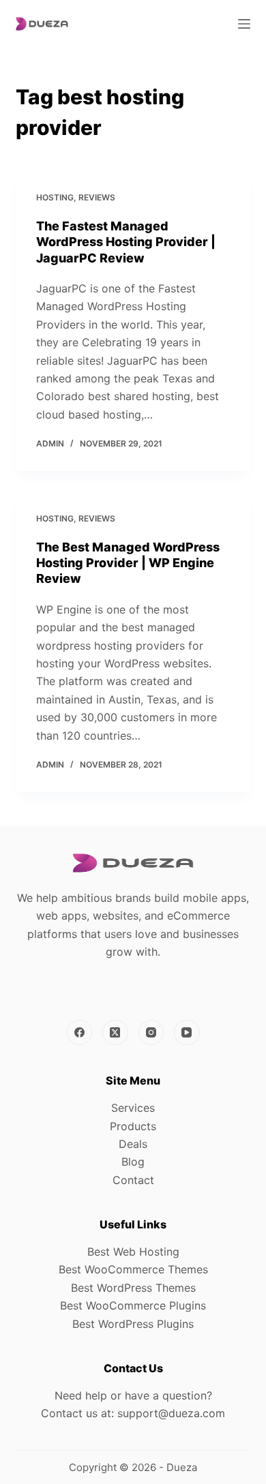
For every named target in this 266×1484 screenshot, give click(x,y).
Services (133, 1108)
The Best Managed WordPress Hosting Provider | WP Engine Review (128, 563)
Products (133, 1126)
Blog (133, 1161)
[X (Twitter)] (115, 1033)
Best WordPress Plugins (133, 1324)
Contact (133, 1180)
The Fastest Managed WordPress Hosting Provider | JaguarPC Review (126, 242)
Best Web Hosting (133, 1251)
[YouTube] (187, 1033)
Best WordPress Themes (133, 1287)
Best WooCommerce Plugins (133, 1305)
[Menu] (244, 24)
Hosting (55, 197)
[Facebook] (80, 1033)
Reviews (96, 197)
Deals (133, 1144)
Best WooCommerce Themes (133, 1269)
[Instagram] (151, 1033)
